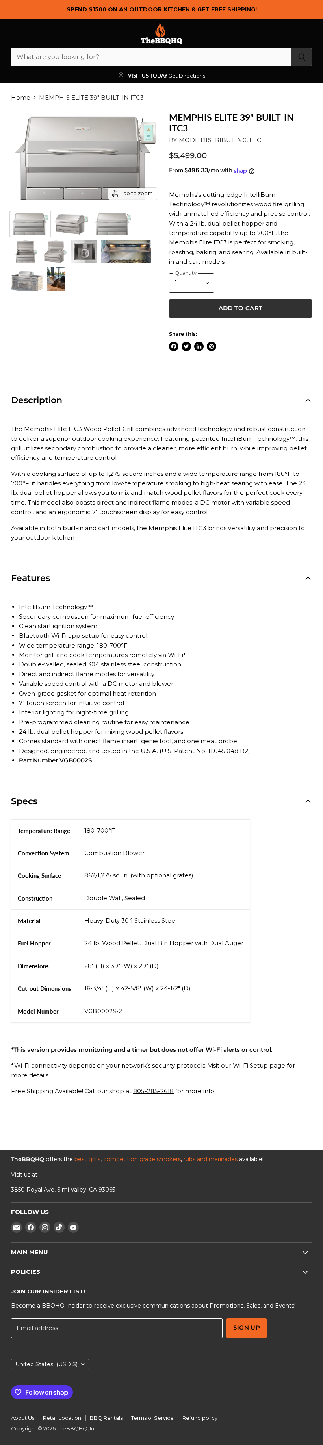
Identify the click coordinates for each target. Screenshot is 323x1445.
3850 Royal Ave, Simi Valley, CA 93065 (63, 1189)
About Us (22, 1418)
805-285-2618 (153, 1091)
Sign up (246, 1327)
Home (20, 97)
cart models (116, 528)
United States (46, 1364)
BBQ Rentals (106, 1418)
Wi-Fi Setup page (259, 1065)
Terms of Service (152, 1418)
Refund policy (199, 1418)
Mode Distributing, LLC (220, 140)
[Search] (301, 57)
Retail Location (62, 1418)
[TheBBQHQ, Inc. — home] (162, 33)
